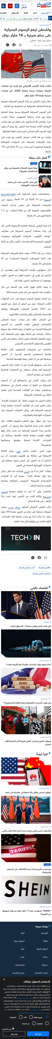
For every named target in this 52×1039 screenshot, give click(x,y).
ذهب (22, 956)
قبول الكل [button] (38, 1033)
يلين (19, 451)
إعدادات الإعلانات (35, 1009)
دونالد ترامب (14, 507)
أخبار (22, 932)
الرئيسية (45, 12)
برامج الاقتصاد (18, 972)
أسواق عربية (19, 940)
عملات (45, 956)
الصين (27, 471)
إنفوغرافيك (19, 964)
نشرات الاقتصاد (41, 972)
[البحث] (17, 6)
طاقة (45, 940)
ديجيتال (45, 964)
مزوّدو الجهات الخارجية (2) (25, 997)
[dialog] (26, 1008)
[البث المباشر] (10, 6)
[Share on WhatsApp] (20, 45)
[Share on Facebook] (14, 45)
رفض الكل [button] (14, 1033)
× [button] (4, 980)
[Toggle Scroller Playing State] (50, 18)
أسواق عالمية (42, 948)
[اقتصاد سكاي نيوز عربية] (41, 5)
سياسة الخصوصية (24, 1012)
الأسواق (15, 12)
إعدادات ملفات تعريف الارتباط (40, 1012)
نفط (22, 948)
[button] (24, 6)
